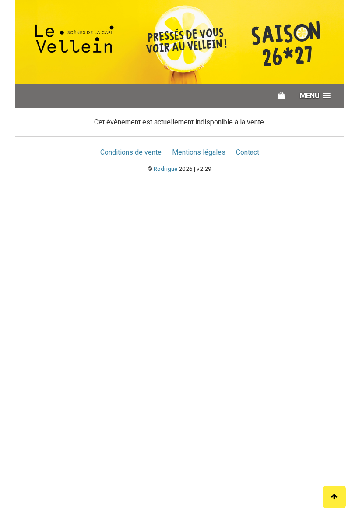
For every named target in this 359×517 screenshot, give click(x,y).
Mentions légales (198, 152)
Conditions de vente (131, 152)
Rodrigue (165, 168)
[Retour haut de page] (334, 497)
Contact (247, 152)
